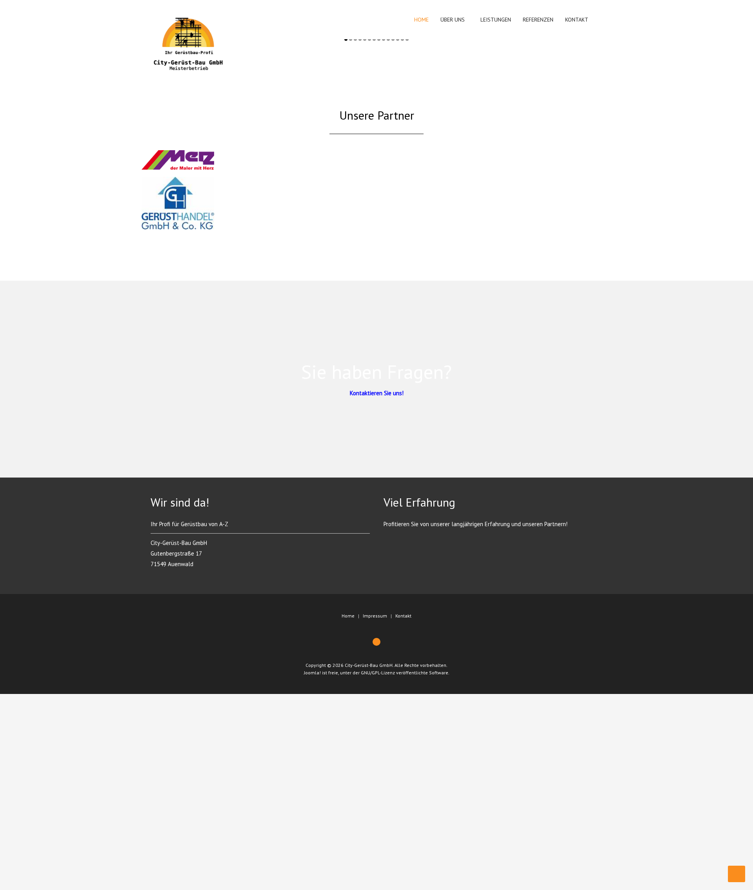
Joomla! (312, 673)
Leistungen (495, 19)
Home (421, 19)
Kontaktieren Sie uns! (377, 393)
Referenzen (538, 19)
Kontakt (576, 19)
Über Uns (452, 19)
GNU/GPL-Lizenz (378, 673)
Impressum (375, 616)
